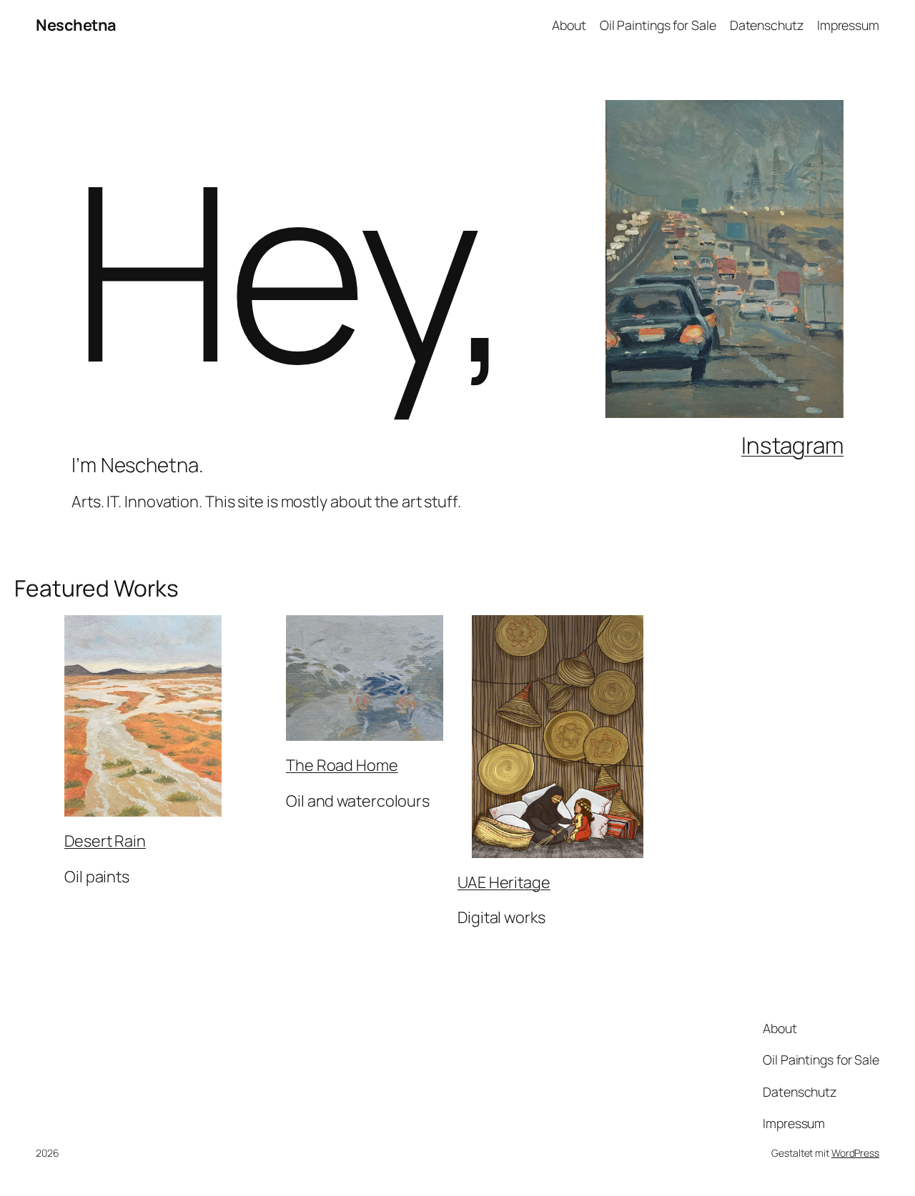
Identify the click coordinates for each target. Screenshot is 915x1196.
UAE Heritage (504, 882)
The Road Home (342, 765)
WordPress (855, 1153)
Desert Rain (105, 841)
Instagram (792, 445)
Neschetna (76, 25)
